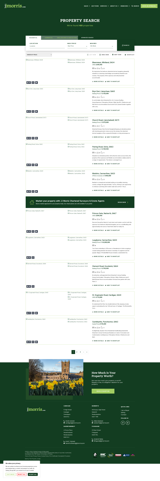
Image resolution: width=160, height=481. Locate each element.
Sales (86, 6)
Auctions (95, 6)
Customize (10, 474)
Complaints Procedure (64, 456)
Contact (123, 415)
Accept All (33, 474)
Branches (124, 6)
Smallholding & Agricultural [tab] (67, 37)
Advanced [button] (87, 37)
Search (126, 45)
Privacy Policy (36, 456)
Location (34, 43)
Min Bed (93, 43)
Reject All (22, 474)
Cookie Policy (45, 456)
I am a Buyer (125, 410)
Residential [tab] (33, 37)
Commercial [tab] (49, 37)
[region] (21, 469)
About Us (113, 6)
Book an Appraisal (149, 6)
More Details (99, 81)
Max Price (71, 43)
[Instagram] (128, 423)
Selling (123, 412)
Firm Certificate (53, 456)
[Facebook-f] (123, 423)
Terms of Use (28, 456)
